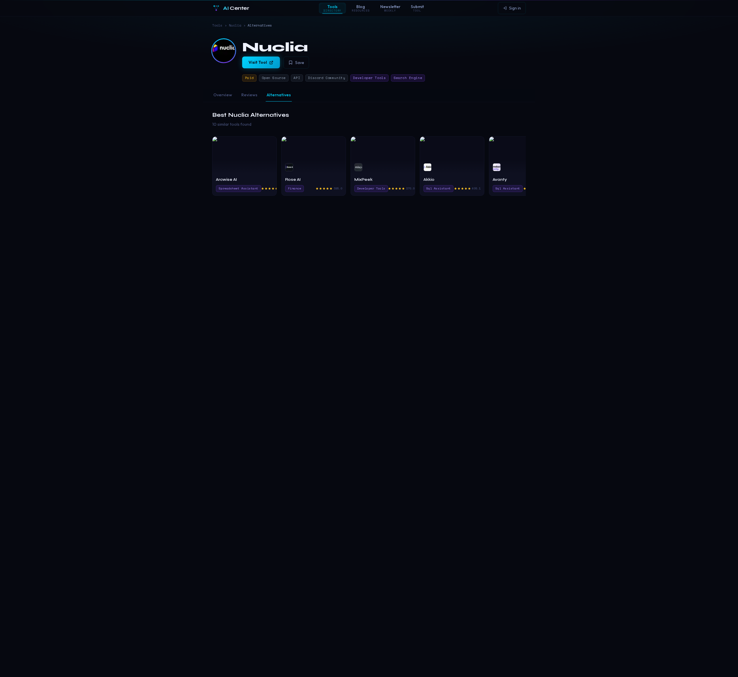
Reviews (249, 94)
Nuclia (235, 25)
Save (299, 62)
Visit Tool (257, 62)
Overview (222, 94)
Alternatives (279, 94)
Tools (217, 25)
